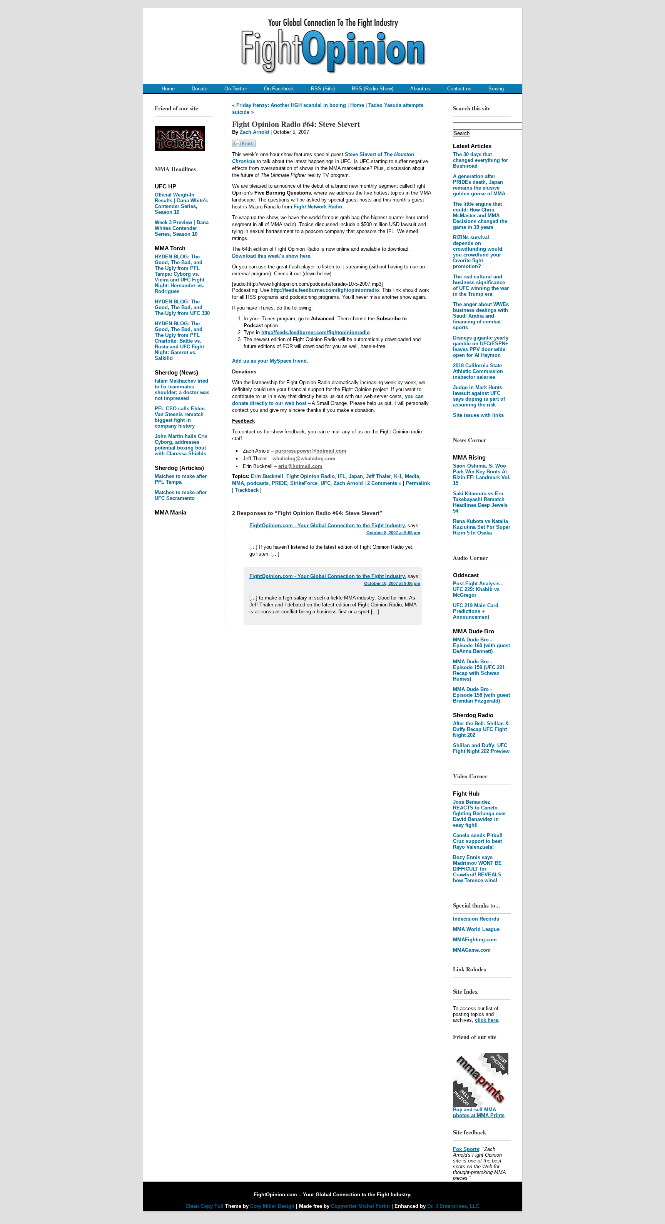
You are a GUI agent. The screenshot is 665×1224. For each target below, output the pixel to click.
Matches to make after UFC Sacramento (181, 495)
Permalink (418, 483)
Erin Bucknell (267, 476)
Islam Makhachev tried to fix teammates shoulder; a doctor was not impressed (182, 389)
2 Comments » (384, 483)
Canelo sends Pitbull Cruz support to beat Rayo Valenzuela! (478, 841)
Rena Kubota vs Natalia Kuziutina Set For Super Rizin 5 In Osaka (481, 527)
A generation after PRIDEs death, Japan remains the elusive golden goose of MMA (479, 185)
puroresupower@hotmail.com (310, 451)
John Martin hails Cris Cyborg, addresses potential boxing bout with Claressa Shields (181, 444)
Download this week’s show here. (272, 256)
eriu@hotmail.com (300, 466)
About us (420, 89)
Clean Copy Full (205, 1206)
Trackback (247, 490)
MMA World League (476, 929)
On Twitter (235, 89)
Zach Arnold (254, 132)
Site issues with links (478, 415)
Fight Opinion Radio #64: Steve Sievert (296, 124)
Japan (356, 476)
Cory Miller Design (272, 1206)
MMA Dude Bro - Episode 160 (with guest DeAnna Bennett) (481, 645)
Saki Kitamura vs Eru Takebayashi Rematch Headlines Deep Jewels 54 (480, 502)
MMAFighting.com (475, 940)
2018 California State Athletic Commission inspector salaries (478, 371)
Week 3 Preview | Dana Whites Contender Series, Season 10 (182, 228)
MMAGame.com (472, 950)
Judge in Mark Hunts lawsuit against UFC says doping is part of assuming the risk (479, 396)
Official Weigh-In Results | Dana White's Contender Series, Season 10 (181, 203)
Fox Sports (466, 1149)
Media (412, 476)
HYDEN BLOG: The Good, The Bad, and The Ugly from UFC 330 (182, 307)
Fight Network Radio (318, 207)
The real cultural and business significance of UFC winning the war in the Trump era (481, 285)
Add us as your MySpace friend (269, 361)
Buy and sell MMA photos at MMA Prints (479, 1112)
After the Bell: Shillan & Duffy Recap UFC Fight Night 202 (481, 729)
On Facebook (279, 89)
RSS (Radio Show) (372, 89)
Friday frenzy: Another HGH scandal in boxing (291, 105)
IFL (342, 476)
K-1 (398, 476)
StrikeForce (303, 483)
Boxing (496, 89)
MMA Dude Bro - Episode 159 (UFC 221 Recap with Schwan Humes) (479, 670)
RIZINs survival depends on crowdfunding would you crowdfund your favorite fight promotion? (477, 252)
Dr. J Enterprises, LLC (453, 1206)
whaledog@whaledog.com (304, 458)
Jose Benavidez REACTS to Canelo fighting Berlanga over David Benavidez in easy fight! (479, 813)
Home (168, 89)
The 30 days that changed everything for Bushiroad (480, 160)
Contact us (459, 89)
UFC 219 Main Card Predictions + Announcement (475, 611)
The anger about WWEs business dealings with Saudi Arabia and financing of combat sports (481, 315)
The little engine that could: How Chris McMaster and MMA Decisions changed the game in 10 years (480, 215)
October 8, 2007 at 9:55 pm (393, 532)
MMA (238, 483)
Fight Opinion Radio (310, 476)
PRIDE (279, 483)
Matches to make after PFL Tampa (181, 479)
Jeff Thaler (378, 476)
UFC (326, 483)
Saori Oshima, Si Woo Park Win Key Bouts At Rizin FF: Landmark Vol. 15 (482, 474)
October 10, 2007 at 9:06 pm (392, 583)
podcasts (258, 483)
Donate (199, 89)
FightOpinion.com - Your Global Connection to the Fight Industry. (327, 525)
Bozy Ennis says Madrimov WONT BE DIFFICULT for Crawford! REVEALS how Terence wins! (477, 868)
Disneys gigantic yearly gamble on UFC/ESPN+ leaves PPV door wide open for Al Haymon (480, 346)
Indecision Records (476, 919)
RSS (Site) (323, 89)
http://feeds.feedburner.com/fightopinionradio (325, 290)
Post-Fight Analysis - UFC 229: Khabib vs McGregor (478, 589)
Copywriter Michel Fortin (360, 1206)
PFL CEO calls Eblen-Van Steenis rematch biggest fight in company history (180, 417)
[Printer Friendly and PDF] (244, 145)
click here (486, 1020)
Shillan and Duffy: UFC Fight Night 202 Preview (481, 748)
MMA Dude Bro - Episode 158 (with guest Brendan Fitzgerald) (481, 695)
